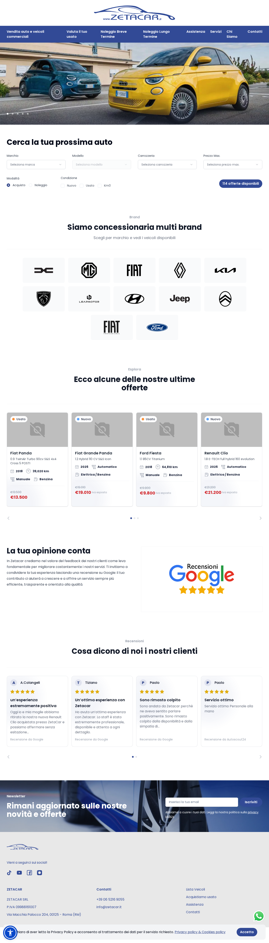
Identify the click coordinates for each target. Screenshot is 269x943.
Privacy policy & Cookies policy (200, 932)
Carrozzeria (146, 156)
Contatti (255, 31)
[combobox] (36, 164)
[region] (134, 466)
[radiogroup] (27, 185)
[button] (10, 933)
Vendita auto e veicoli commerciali (25, 34)
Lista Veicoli (195, 889)
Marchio (12, 156)
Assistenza (195, 31)
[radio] (8, 185)
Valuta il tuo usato (77, 34)
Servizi (216, 31)
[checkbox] (63, 186)
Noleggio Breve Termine (114, 34)
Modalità (13, 178)
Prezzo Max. (211, 156)
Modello (78, 156)
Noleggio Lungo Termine (156, 34)
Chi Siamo (232, 34)
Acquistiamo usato (201, 897)
